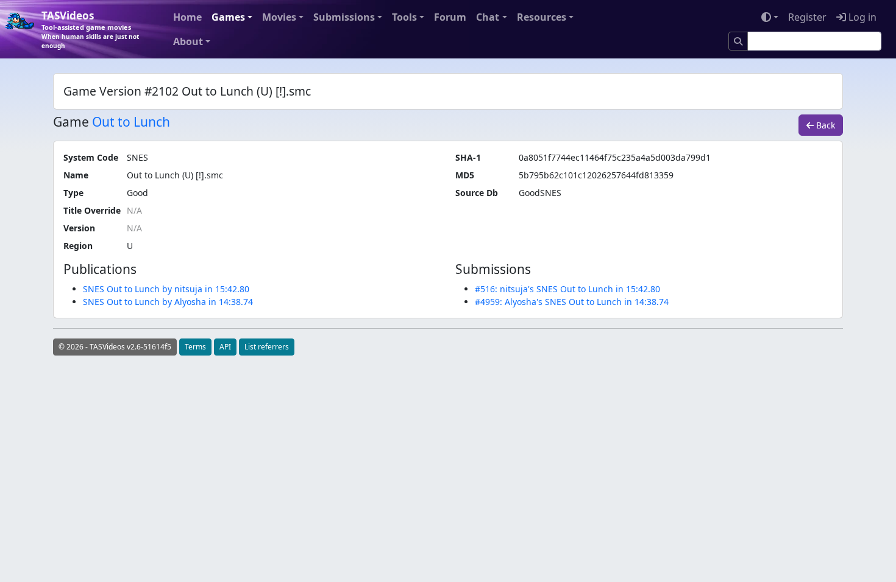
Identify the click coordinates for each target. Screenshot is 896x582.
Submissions (344, 17)
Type (73, 192)
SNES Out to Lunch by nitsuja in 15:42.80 (166, 289)
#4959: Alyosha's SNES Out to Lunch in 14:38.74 (572, 301)
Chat (487, 17)
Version (79, 228)
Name (75, 175)
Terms (195, 347)
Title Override (92, 210)
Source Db (476, 192)
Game (71, 122)
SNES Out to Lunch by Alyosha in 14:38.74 (168, 301)
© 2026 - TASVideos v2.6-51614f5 (115, 347)
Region (78, 245)
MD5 (464, 175)
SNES (137, 157)
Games (228, 17)
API (225, 347)
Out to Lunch (131, 121)
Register (807, 17)
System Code (90, 157)
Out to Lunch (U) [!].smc (175, 175)
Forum (450, 17)
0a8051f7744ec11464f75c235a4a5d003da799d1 (615, 157)
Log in (861, 17)
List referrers (266, 347)
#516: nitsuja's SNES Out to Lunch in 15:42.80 (567, 289)
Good (137, 192)
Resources (541, 17)
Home (187, 17)
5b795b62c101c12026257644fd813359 (596, 175)
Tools (404, 17)
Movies (279, 17)
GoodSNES (540, 192)
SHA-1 (468, 157)
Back (824, 125)
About (188, 41)
